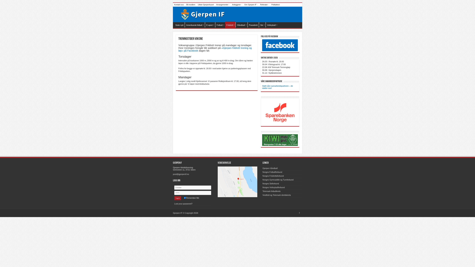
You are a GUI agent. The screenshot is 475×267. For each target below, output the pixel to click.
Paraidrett (253, 25)
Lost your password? (183, 204)
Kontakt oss (179, 5)
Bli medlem (190, 5)
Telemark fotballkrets (271, 191)
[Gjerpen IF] (201, 14)
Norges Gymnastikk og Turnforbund (278, 180)
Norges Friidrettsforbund (273, 176)
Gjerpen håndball (270, 168)
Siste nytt (179, 25)
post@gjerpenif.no (181, 174)
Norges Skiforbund (270, 184)
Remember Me (192, 198)
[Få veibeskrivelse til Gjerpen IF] (237, 182)
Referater (264, 5)
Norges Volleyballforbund (273, 187)
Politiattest (275, 5)
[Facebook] (299, 212)
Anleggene (236, 5)
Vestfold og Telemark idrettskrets (276, 195)
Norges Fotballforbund (272, 172)
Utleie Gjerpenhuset (206, 5)
